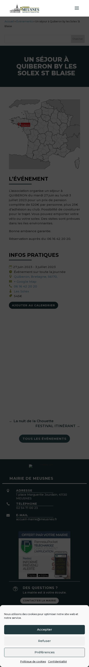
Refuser (44, 641)
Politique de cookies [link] (33, 661)
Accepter (44, 629)
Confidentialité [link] (57, 661)
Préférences (45, 652)
